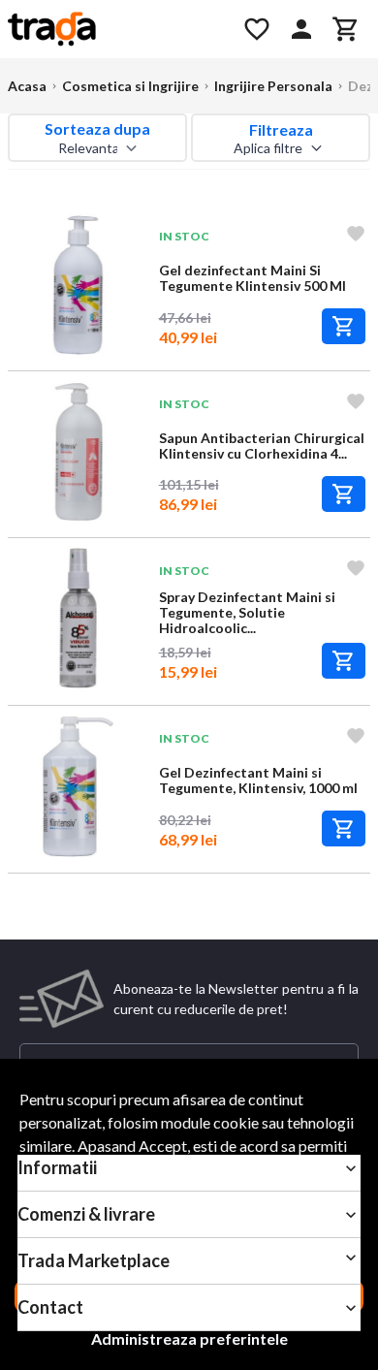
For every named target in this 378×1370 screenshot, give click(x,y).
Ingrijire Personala (273, 86)
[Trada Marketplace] (114, 29)
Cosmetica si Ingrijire (130, 86)
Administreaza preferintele (189, 1338)
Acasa (27, 86)
